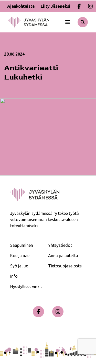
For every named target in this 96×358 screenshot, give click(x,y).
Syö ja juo (19, 266)
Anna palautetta (63, 255)
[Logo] (34, 22)
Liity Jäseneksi (55, 6)
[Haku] (83, 22)
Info (14, 276)
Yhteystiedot (60, 245)
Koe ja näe (19, 255)
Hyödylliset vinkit (26, 286)
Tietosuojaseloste (65, 266)
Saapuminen (21, 245)
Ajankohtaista (21, 6)
